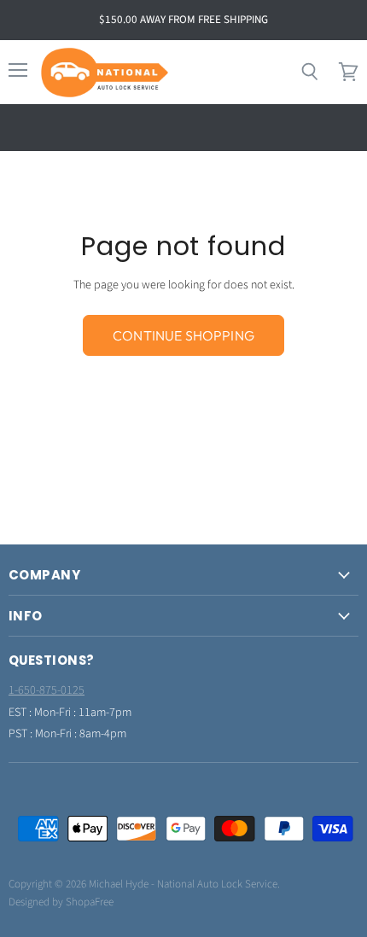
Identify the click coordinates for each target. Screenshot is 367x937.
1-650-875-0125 (46, 690)
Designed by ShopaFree (61, 902)
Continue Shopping (183, 335)
